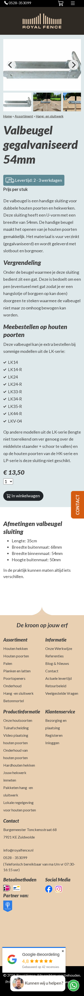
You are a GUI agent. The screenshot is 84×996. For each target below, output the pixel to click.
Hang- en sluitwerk (49, 116)
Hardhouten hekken (19, 765)
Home (7, 116)
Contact (51, 671)
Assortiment (24, 116)
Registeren (54, 735)
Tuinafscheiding (16, 728)
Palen (7, 663)
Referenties (54, 656)
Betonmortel (13, 700)
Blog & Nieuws (57, 663)
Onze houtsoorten (17, 720)
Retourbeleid (55, 686)
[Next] (73, 65)
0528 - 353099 (15, 857)
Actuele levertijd (58, 678)
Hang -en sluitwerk (18, 693)
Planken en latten (17, 671)
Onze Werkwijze (58, 648)
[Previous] (11, 65)
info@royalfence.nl (18, 850)
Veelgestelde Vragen (61, 693)
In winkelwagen (25, 495)
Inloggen (52, 742)
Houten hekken (15, 648)
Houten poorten (16, 656)
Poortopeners (14, 678)
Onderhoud (12, 686)
